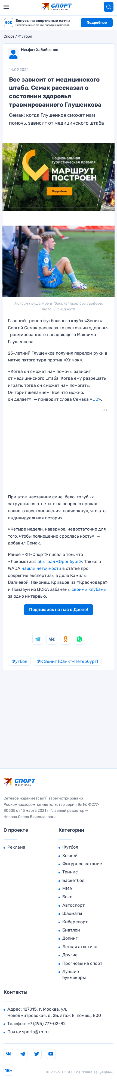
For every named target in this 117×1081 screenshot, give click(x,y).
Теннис (70, 872)
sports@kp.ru (35, 1031)
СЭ (95, 399)
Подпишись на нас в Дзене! (58, 609)
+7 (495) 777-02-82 (46, 1023)
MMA (67, 888)
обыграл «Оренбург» (60, 561)
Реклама (16, 847)
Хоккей (70, 855)
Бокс (67, 896)
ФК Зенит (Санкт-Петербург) (67, 661)
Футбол (25, 36)
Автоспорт (73, 905)
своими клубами (89, 589)
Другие (70, 954)
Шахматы (72, 913)
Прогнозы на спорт (82, 963)
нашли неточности (41, 568)
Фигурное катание (82, 863)
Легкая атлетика (79, 946)
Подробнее (97, 22)
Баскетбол (73, 880)
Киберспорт (75, 921)
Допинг (70, 938)
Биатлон (71, 930)
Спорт (9, 36)
